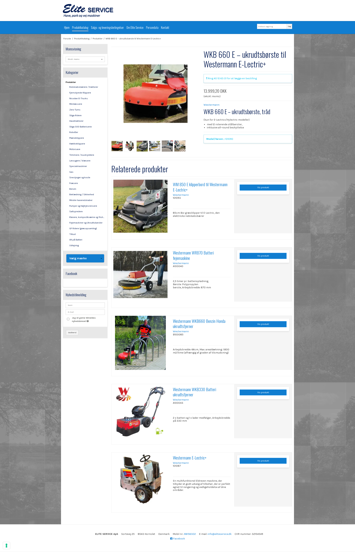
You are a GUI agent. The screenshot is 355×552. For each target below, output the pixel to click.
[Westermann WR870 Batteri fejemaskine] (140, 276)
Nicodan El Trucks (78, 98)
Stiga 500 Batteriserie (80, 126)
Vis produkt (263, 187)
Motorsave (74, 149)
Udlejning (74, 245)
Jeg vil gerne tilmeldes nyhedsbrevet (88, 319)
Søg (289, 26)
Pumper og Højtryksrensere (83, 206)
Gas (71, 172)
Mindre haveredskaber (80, 200)
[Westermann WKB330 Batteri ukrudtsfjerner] (140, 413)
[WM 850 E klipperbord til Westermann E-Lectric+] (140, 208)
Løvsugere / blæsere (79, 160)
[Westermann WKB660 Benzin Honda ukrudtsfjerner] (140, 344)
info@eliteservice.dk (219, 534)
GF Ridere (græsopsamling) (83, 228)
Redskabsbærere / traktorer (83, 87)
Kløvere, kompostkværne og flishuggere (87, 217)
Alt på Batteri (75, 239)
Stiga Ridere (75, 115)
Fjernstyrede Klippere (80, 92)
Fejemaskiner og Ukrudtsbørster (85, 222)
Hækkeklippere (77, 143)
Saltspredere (76, 211)
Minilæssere (75, 104)
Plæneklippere (76, 138)
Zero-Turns (74, 109)
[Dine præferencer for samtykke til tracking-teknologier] (6, 545)
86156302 (190, 534)
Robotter (73, 132)
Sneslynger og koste (79, 177)
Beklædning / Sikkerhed (81, 194)
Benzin (72, 189)
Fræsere (73, 183)
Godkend (72, 332)
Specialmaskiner (78, 166)
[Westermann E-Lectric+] (140, 481)
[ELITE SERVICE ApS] (177, 10)
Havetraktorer (76, 121)
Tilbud (72, 234)
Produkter (71, 82)
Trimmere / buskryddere (81, 155)
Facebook (179, 538)
